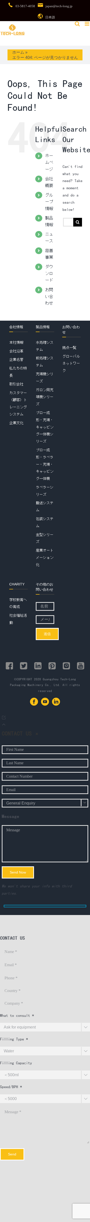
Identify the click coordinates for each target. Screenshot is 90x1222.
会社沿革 (16, 351)
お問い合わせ (49, 296)
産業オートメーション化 (44, 558)
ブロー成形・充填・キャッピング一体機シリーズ (44, 427)
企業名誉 (16, 359)
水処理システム (44, 346)
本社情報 (16, 342)
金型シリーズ (44, 538)
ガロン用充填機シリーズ (44, 397)
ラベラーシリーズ (44, 491)
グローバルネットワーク (71, 364)
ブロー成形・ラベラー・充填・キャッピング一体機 (44, 464)
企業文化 (16, 423)
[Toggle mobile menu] (87, 23)
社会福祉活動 (18, 619)
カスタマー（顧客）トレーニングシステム (18, 403)
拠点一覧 (69, 347)
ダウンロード (49, 273)
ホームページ (49, 162)
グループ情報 (49, 201)
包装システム (44, 522)
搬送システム (44, 506)
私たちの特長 (18, 372)
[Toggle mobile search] (77, 23)
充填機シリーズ (44, 377)
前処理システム (44, 361)
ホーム (18, 52)
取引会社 (16, 384)
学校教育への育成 (18, 603)
